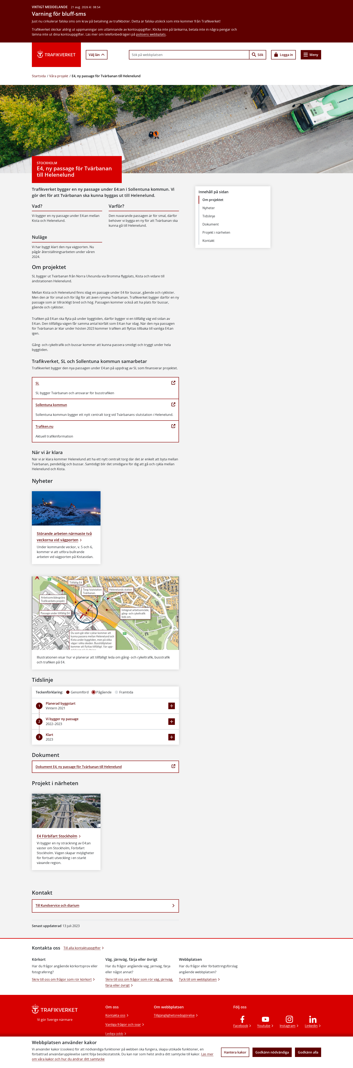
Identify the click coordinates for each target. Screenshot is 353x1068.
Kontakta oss (115, 1015)
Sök (260, 54)
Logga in (286, 54)
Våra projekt (58, 76)
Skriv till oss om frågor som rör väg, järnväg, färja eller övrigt (139, 982)
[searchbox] (189, 54)
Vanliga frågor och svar (123, 1024)
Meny (313, 54)
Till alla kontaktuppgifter (82, 948)
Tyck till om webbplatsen (198, 979)
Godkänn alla (308, 1052)
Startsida (39, 76)
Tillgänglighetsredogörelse (174, 1015)
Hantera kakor (235, 1052)
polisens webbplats (151, 34)
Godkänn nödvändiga (272, 1052)
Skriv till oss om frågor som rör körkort (62, 979)
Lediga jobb (114, 1033)
